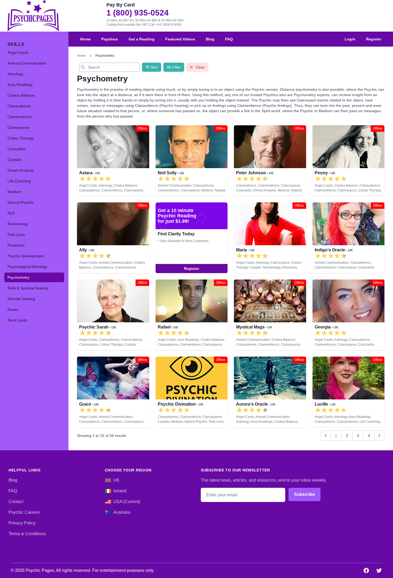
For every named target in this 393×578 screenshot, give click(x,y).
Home (85, 39)
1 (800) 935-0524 (137, 13)
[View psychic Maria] (192, 237)
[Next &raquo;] (379, 435)
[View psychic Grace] (113, 392)
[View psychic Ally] (113, 237)
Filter (176, 67)
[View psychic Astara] (113, 160)
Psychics (109, 39)
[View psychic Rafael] (192, 314)
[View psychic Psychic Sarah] (113, 314)
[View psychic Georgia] (349, 314)
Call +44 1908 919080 (165, 25)
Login (350, 39)
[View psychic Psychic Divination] (192, 392)
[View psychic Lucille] (349, 392)
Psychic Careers (24, 512)
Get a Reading (142, 39)
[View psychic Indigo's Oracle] (349, 237)
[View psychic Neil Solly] (192, 160)
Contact (16, 501)
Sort (154, 67)
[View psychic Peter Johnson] (270, 160)
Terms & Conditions (27, 533)
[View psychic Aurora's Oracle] (270, 392)
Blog (210, 39)
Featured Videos (180, 39)
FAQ (229, 39)
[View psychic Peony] (349, 160)
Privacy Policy (22, 523)
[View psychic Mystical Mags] (270, 314)
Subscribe (304, 494)
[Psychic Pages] (33, 16)
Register (373, 39)
